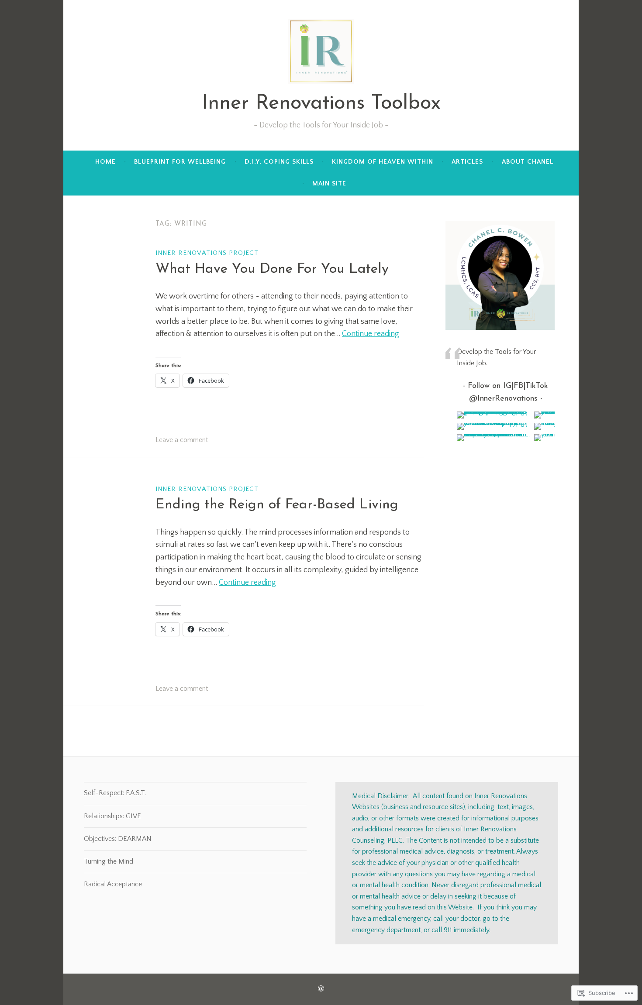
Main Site (329, 183)
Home (105, 161)
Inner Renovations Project (207, 253)
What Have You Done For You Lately (272, 269)
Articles (467, 161)
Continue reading (370, 333)
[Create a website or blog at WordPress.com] (321, 989)
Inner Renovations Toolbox (321, 103)
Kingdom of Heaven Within (382, 161)
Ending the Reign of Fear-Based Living (276, 505)
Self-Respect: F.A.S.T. (115, 793)
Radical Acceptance (113, 884)
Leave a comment (181, 440)
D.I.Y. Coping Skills (279, 161)
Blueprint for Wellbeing (180, 161)
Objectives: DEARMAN (118, 839)
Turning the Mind (108, 861)
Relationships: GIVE (112, 816)
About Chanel (527, 161)
